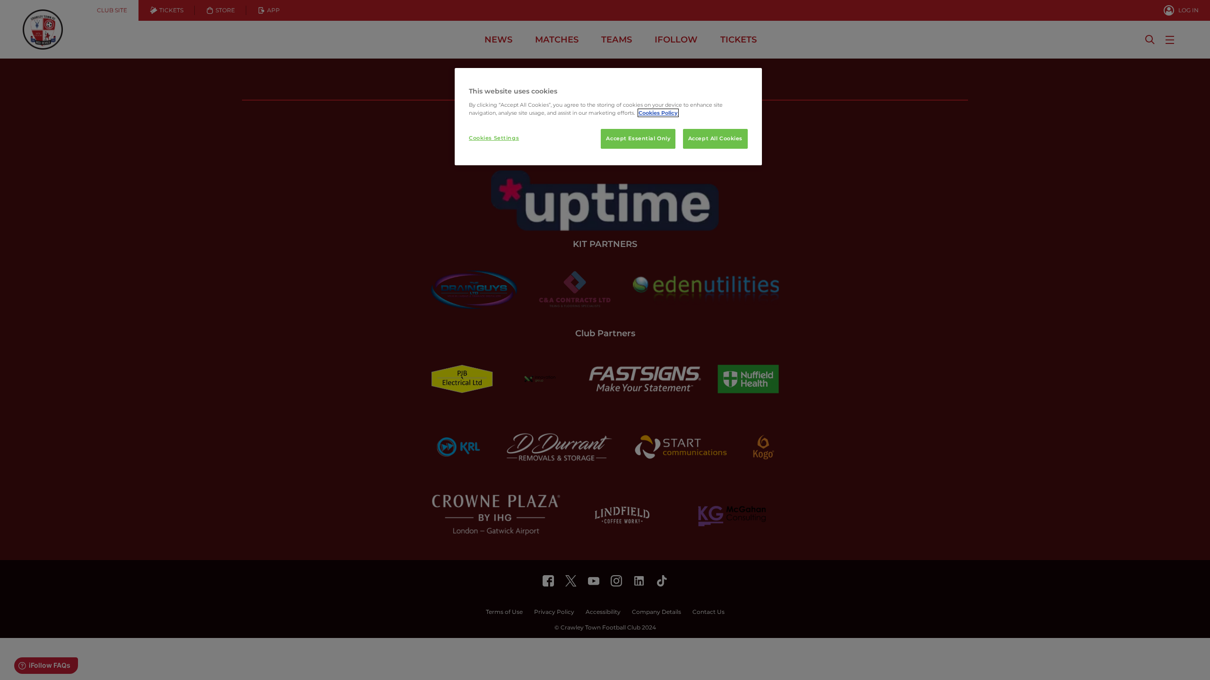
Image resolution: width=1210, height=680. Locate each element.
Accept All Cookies (715, 138)
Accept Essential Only (638, 138)
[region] (608, 116)
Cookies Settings (494, 138)
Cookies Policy (658, 113)
